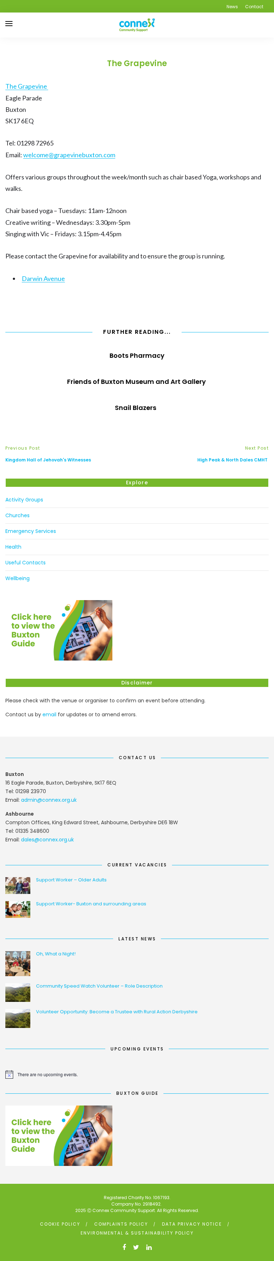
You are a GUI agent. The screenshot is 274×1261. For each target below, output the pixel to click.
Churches (17, 515)
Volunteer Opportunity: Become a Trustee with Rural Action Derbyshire (117, 1011)
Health (13, 546)
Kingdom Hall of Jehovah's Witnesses (49, 460)
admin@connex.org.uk (49, 799)
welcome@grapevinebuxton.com (69, 155)
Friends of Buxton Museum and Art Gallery (137, 381)
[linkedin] (149, 1247)
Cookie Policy (60, 1224)
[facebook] (124, 1247)
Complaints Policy (121, 1224)
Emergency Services (30, 531)
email (49, 714)
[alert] (137, 1074)
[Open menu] (8, 23)
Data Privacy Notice (192, 1224)
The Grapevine (26, 86)
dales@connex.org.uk (47, 839)
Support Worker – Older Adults (71, 879)
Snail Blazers (137, 407)
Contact (254, 7)
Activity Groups (24, 499)
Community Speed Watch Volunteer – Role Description (99, 986)
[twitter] (136, 1247)
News (232, 7)
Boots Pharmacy (137, 355)
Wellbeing (17, 578)
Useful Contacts (25, 562)
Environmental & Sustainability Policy (137, 1233)
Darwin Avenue (43, 278)
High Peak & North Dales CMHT (233, 460)
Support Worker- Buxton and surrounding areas (91, 903)
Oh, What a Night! (56, 953)
